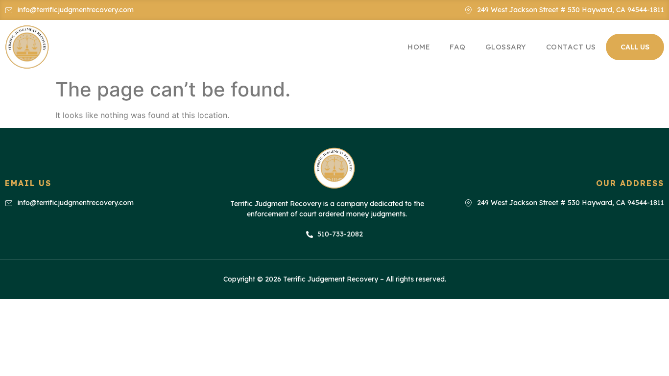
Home (418, 46)
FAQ (458, 46)
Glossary (505, 46)
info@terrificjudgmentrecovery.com (76, 9)
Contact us (571, 46)
